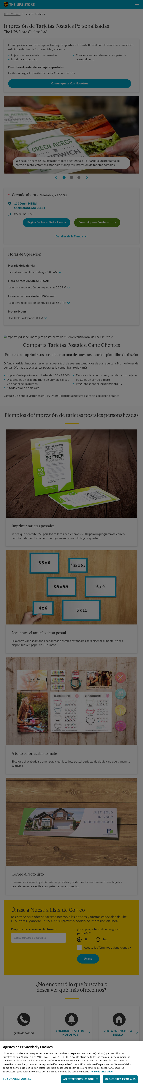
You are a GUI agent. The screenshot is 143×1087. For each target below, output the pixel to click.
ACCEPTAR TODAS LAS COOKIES (80, 1079)
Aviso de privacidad (102, 1072)
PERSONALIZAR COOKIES (17, 1079)
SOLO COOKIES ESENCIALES (120, 1079)
